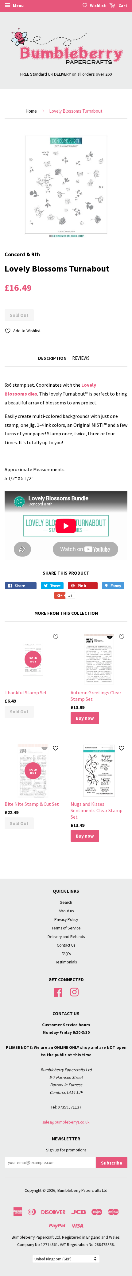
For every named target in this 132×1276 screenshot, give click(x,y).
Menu (18, 5)
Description (52, 358)
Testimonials (66, 962)
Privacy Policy (66, 919)
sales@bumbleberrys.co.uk (66, 1122)
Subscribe (111, 1163)
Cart (122, 5)
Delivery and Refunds (66, 936)
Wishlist (98, 5)
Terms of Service (66, 928)
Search (66, 902)
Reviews (81, 358)
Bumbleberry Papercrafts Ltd (82, 1190)
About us (66, 911)
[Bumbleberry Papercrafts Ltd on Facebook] (58, 991)
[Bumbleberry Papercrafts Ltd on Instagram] (74, 991)
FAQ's (66, 953)
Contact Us (66, 945)
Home (31, 111)
